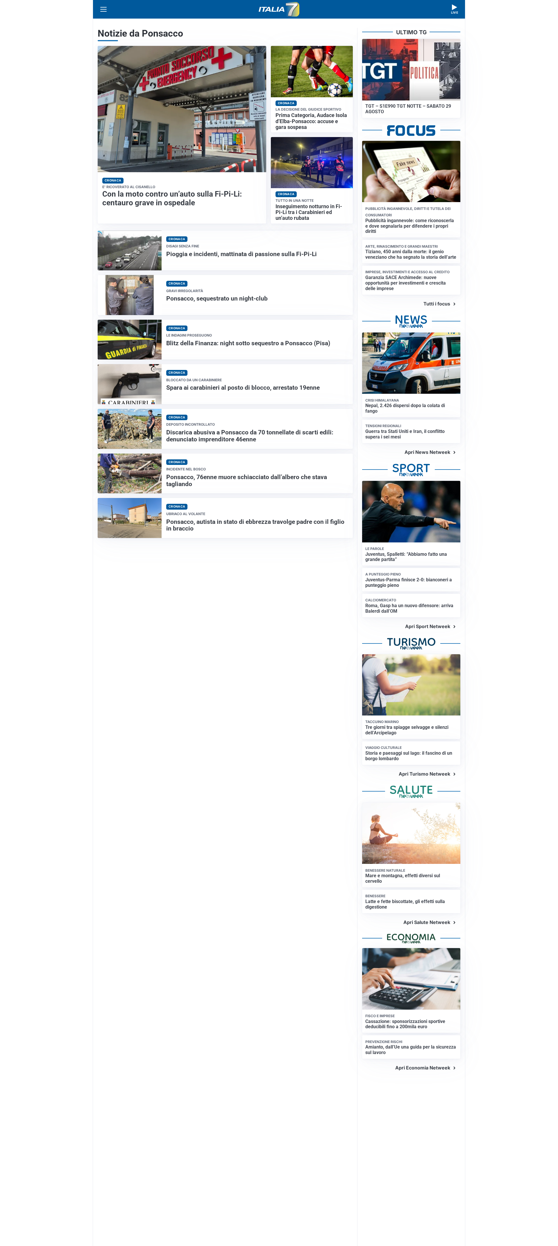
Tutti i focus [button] (436, 304)
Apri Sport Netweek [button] (427, 626)
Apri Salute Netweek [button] (426, 922)
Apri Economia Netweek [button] (422, 1068)
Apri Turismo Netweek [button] (424, 774)
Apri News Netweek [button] (427, 452)
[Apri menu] (103, 9)
